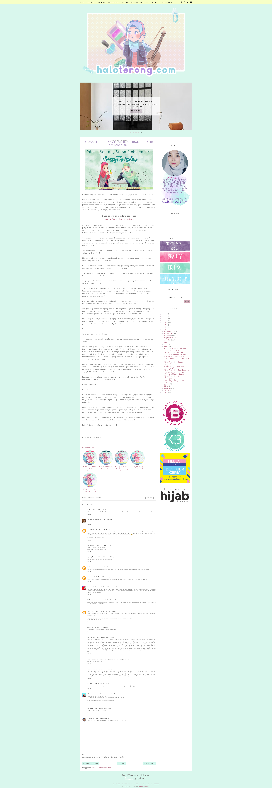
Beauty (125, 2)
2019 (165, 323)
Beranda (121, 763)
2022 (165, 316)
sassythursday (94, 498)
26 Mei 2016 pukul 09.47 (99, 509)
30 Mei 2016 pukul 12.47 (102, 708)
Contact (102, 2)
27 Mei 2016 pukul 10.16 (122, 659)
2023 (165, 314)
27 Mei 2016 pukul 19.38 (101, 683)
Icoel (89, 509)
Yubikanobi (91, 529)
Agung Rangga (92, 557)
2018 (165, 325)
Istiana (89, 683)
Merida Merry (92, 637)
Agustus (167, 340)
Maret (166, 386)
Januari (167, 390)
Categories (167, 2)
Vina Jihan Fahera (93, 611)
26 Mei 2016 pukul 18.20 (108, 611)
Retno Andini (91, 567)
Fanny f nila (91, 669)
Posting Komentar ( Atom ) (102, 768)
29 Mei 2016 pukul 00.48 (106, 694)
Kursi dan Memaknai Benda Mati (136, 101)
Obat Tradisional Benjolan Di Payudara (100, 659)
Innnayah (90, 708)
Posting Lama (149, 763)
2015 (165, 392)
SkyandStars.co (144, 786)
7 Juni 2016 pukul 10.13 (103, 718)
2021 (165, 318)
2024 (165, 312)
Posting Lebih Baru (90, 763)
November (168, 333)
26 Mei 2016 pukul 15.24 (103, 577)
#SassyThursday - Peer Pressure (176, 370)
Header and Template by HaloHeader (125, 784)
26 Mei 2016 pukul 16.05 (108, 600)
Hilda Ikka (90, 718)
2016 (165, 329)
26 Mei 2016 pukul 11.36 (106, 557)
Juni (166, 344)
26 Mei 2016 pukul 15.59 (109, 587)
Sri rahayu (90, 519)
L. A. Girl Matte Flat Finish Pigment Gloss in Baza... (174, 373)
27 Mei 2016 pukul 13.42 (104, 669)
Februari (167, 388)
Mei (166, 346)
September (169, 338)
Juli (166, 342)
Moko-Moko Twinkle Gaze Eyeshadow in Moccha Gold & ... (176, 358)
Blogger (157, 784)
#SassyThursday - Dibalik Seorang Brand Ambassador (175, 353)
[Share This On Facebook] (145, 498)
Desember (168, 331)
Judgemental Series (139, 2)
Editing (154, 2)
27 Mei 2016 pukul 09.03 (100, 627)
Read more (136, 111)
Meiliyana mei (92, 694)
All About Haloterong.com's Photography (175, 367)
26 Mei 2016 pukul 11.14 (103, 545)
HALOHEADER (113, 2)
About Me (91, 2)
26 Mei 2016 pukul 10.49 (104, 529)
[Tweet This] (148, 498)
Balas (89, 514)
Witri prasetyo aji (93, 600)
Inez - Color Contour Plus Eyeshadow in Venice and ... (175, 381)
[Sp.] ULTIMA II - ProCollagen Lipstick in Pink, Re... (175, 349)
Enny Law (90, 545)
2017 (165, 327)
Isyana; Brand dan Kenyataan (119, 219)
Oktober (167, 336)
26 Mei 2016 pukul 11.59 (105, 567)
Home (82, 2)
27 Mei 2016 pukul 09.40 (105, 637)
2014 (165, 395)
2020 (165, 320)
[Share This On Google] (154, 498)
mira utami (91, 577)
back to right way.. (93, 587)
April (166, 384)
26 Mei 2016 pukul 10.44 (103, 519)
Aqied (89, 627)
